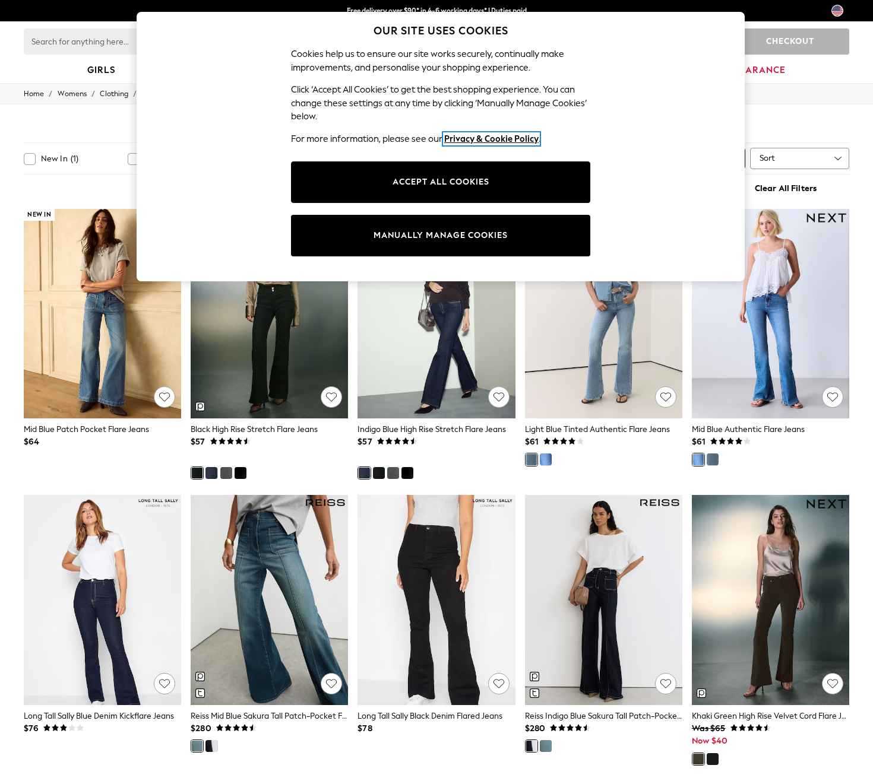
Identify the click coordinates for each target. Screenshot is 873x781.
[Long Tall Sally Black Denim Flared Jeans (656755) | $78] (436, 600)
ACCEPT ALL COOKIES (441, 182)
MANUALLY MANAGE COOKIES (441, 235)
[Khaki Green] (698, 759)
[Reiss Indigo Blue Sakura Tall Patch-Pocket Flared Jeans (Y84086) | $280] (603, 600)
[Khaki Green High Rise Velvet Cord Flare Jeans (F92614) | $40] (770, 600)
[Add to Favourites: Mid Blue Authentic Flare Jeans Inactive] (833, 397)
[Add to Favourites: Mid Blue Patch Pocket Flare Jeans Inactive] (164, 397)
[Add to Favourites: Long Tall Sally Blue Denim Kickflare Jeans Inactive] (164, 684)
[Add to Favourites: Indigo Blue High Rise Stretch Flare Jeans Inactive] (499, 397)
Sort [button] (767, 158)
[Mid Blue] (546, 459)
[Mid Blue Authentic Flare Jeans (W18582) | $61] (770, 314)
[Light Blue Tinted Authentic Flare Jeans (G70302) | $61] (603, 314)
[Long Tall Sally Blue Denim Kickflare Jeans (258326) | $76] (102, 600)
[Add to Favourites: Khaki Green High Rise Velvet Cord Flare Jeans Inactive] (833, 684)
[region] (441, 146)
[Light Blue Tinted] (531, 459)
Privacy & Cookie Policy (491, 139)
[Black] (197, 473)
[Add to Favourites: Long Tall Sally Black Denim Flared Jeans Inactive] (499, 684)
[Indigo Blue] (211, 473)
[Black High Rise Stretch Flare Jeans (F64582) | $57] (269, 314)
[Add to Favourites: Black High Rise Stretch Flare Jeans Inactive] (331, 397)
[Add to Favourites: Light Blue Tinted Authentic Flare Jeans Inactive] (666, 397)
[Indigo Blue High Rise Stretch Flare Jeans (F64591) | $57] (436, 314)
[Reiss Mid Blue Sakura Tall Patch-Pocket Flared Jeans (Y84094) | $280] (269, 600)
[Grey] (226, 473)
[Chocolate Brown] (240, 473)
